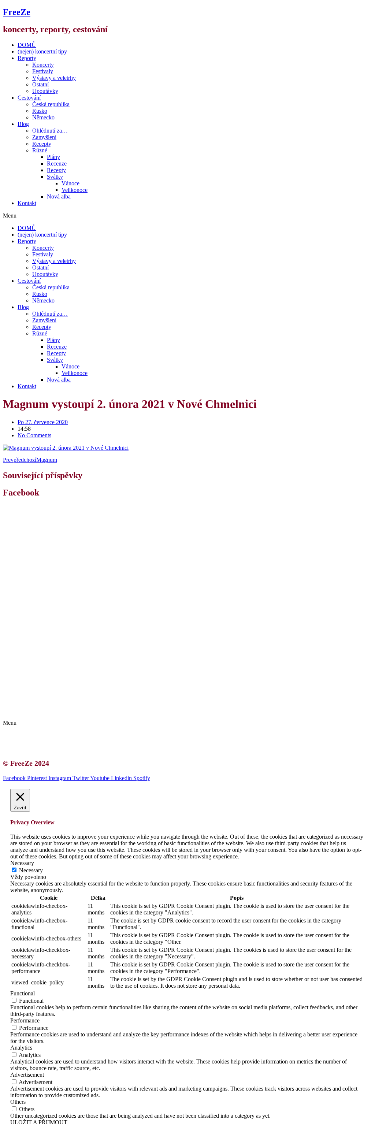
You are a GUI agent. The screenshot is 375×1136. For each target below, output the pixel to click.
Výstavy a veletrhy (54, 78)
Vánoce (70, 183)
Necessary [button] (22, 863)
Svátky (55, 177)
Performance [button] (25, 1020)
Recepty (41, 144)
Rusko (39, 111)
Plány (53, 157)
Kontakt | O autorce (47, 697)
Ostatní (40, 84)
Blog (23, 124)
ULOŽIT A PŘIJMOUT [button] (38, 1122)
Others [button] (18, 1102)
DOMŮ (27, 45)
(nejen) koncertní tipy (42, 51)
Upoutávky (45, 91)
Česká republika (51, 104)
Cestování (29, 97)
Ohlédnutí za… (50, 130)
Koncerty (43, 65)
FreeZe (16, 12)
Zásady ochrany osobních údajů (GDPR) (72, 710)
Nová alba (59, 196)
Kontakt (27, 203)
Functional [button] (22, 993)
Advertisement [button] (27, 1075)
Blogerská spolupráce (50, 704)
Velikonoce (75, 190)
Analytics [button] (21, 1047)
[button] (187, 215)
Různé (39, 150)
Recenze (57, 163)
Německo (43, 117)
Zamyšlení (44, 137)
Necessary (31, 870)
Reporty (27, 58)
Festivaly (42, 71)
